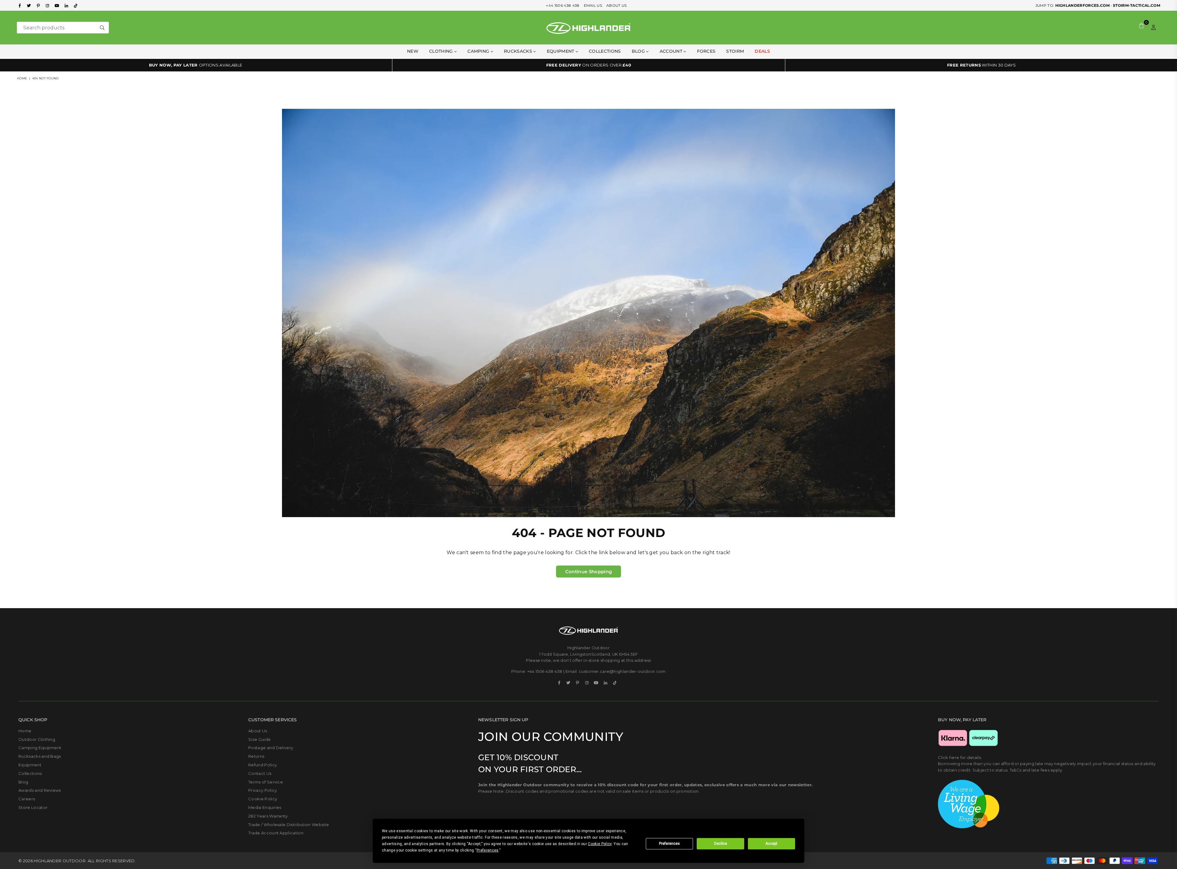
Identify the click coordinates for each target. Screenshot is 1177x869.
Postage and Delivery (270, 747)
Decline (720, 843)
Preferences (669, 843)
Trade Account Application (275, 832)
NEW (412, 51)
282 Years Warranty (268, 816)
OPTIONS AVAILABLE (195, 65)
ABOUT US (616, 5)
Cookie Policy (262, 798)
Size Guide (259, 739)
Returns (256, 756)
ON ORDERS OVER (588, 65)
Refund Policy (262, 764)
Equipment (29, 764)
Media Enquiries (264, 807)
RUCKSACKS (518, 51)
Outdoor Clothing (36, 739)
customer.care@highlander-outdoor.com (622, 671)
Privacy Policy (262, 790)
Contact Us (259, 773)
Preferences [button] (488, 850)
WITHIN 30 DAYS (981, 65)
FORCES (706, 51)
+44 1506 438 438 (562, 5)
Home (22, 78)
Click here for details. (960, 757)
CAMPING (479, 51)
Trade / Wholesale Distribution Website (288, 824)
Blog (639, 51)
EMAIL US (593, 5)
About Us (257, 730)
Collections (605, 51)
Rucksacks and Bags (39, 756)
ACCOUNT (672, 51)
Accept (771, 843)
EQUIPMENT (561, 51)
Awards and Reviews (39, 790)
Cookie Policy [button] (599, 844)
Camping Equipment (39, 747)
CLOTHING (441, 51)
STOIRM (735, 51)
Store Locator (33, 807)
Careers (26, 798)
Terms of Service (265, 781)
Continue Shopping (588, 571)
